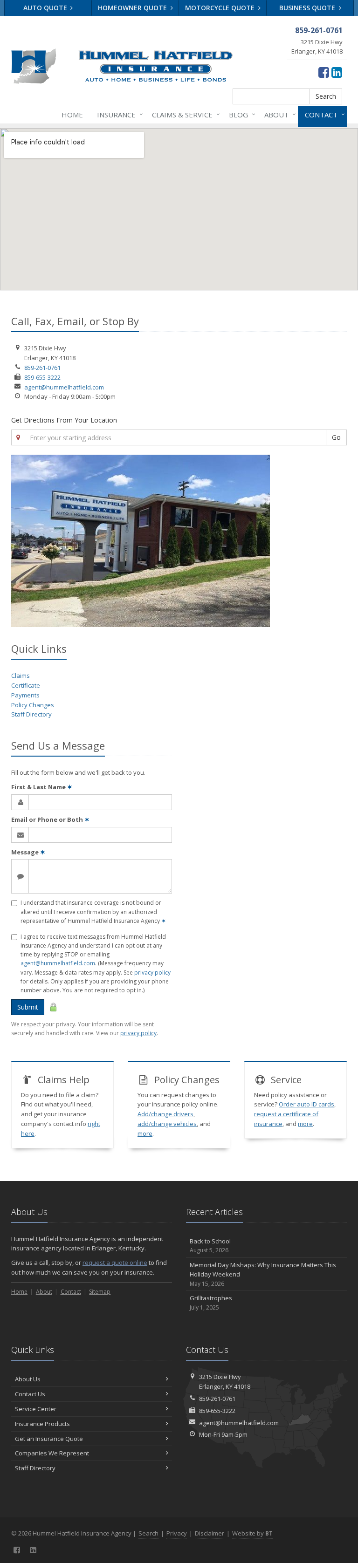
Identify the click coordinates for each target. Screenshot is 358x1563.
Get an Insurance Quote (49, 1438)
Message (28, 852)
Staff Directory (31, 714)
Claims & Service (183, 114)
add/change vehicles (167, 1123)
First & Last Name (41, 787)
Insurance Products (42, 1424)
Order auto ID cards (306, 1104)
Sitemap (99, 1292)
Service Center (35, 1409)
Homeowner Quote (133, 7)
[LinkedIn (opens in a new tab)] (336, 72)
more (145, 1133)
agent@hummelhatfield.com (64, 387)
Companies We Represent (52, 1453)
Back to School (210, 1246)
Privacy (176, 1533)
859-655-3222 (42, 377)
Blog (240, 114)
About (277, 114)
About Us (28, 1379)
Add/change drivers (165, 1114)
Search (326, 96)
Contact (322, 114)
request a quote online (115, 1262)
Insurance (117, 114)
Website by (252, 1533)
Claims (20, 675)
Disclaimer (209, 1533)
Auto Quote (46, 7)
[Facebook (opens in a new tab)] (323, 72)
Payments (25, 695)
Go (336, 437)
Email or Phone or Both (50, 819)
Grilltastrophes (211, 1302)
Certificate (25, 685)
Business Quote (308, 7)
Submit (27, 1007)
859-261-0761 (42, 367)
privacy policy (152, 972)
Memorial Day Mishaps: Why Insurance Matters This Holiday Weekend (263, 1274)
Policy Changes (32, 705)
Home (72, 114)
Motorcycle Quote (220, 7)
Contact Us (30, 1394)
